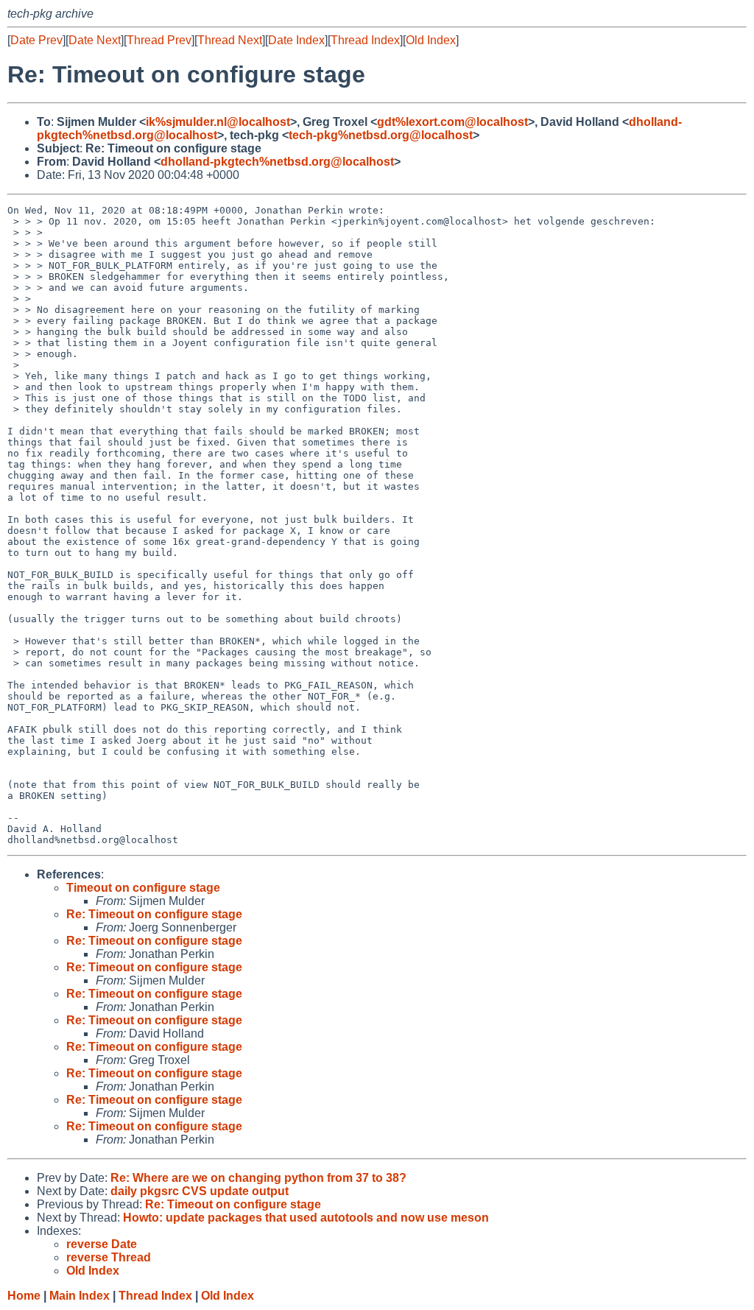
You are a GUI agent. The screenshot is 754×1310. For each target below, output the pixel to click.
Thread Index (365, 40)
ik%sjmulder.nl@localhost (218, 122)
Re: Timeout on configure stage (154, 914)
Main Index (79, 1295)
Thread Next (229, 40)
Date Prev (36, 40)
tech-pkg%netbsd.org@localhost (381, 135)
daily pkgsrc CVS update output (199, 1191)
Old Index (431, 40)
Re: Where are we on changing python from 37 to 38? (258, 1178)
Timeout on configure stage (143, 887)
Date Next (94, 40)
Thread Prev (159, 40)
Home (23, 1295)
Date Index (296, 40)
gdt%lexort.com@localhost (452, 122)
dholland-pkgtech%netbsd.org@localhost (277, 161)
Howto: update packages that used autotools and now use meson (306, 1217)
